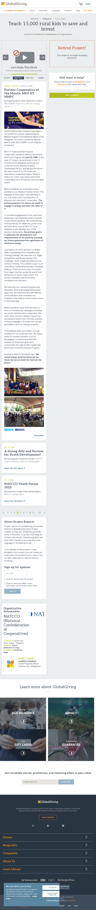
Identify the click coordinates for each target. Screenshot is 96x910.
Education (34, 19)
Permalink (39, 435)
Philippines (47, 19)
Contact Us (71, 900)
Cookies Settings (52, 900)
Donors (7, 837)
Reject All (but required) (52, 894)
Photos (29, 78)
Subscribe (66, 782)
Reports (18, 78)
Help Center (48, 817)
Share (41, 78)
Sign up (12, 591)
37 (39, 512)
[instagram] (48, 825)
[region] (31, 894)
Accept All (52, 887)
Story (7, 78)
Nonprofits (43, 10)
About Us (9, 861)
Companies (56, 10)
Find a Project (72, 95)
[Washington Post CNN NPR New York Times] (48, 880)
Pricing (61, 906)
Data (76, 906)
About (32, 10)
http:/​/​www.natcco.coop (11, 646)
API (69, 906)
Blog (78, 10)
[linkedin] (63, 825)
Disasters (68, 10)
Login (88, 3)
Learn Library (12, 869)
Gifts (90, 10)
